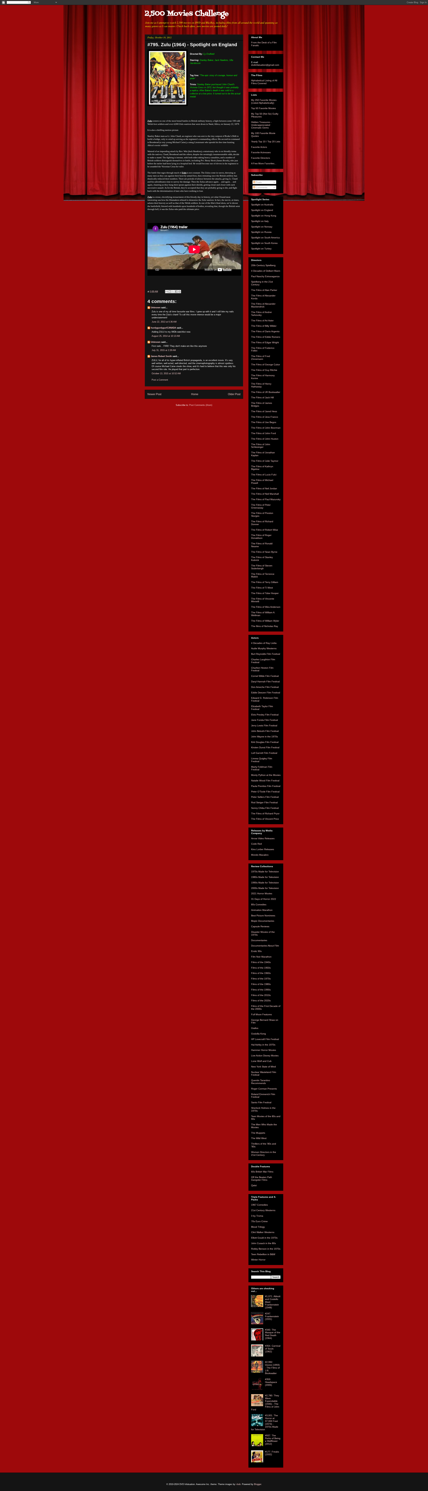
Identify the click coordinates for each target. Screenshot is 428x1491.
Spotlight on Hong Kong (263, 215)
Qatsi (254, 1185)
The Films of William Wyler (265, 620)
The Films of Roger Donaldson (261, 536)
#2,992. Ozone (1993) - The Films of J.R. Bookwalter (272, 1368)
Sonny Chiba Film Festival (265, 808)
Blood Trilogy (258, 1227)
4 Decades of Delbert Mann (265, 270)
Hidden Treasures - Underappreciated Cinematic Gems (261, 125)
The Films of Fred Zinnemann (260, 357)
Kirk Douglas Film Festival (265, 742)
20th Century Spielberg (263, 265)
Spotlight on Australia (262, 204)
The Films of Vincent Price (265, 819)
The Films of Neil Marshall (265, 493)
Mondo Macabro (260, 854)
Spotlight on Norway (261, 226)
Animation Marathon (262, 910)
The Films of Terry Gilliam (264, 582)
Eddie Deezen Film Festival (265, 692)
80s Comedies (258, 904)
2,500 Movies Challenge (187, 14)
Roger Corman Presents (264, 1088)
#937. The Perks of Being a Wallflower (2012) (272, 1439)
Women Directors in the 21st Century (263, 1153)
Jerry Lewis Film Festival (264, 725)
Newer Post (154, 394)
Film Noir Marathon (261, 956)
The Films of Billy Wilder (264, 326)
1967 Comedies (259, 1204)
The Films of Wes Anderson (265, 607)
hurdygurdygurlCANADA (163, 328)
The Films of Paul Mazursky (266, 499)
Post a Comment (160, 380)
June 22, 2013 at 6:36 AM (164, 322)
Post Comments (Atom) (200, 405)
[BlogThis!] (170, 291)
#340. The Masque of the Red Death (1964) (272, 1333)
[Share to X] (173, 291)
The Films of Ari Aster (262, 320)
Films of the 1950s (261, 967)
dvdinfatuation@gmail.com (265, 65)
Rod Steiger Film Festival (264, 802)
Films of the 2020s (261, 1000)
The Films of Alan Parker (264, 290)
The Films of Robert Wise (264, 529)
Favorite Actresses (261, 152)
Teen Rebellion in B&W (263, 1254)
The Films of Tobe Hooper (265, 593)
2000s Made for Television (265, 888)
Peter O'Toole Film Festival (265, 791)
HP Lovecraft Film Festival (265, 1039)
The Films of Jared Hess (264, 411)
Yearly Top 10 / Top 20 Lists (265, 141)
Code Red (256, 843)
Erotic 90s (256, 951)
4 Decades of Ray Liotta (264, 643)
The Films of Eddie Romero (265, 337)
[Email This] (166, 291)
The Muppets (258, 1133)
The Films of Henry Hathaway (261, 385)
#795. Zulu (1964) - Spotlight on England (192, 44)
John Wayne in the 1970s (264, 736)
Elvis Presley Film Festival (265, 714)
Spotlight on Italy (260, 221)
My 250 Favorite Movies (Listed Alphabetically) (264, 101)
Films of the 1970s (261, 978)
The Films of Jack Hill (262, 397)
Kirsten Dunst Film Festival (265, 747)
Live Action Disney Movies (265, 1055)
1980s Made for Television (265, 877)
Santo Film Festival (261, 1102)
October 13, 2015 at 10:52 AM (166, 373)
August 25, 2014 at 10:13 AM (166, 336)
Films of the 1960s (261, 973)
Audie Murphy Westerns (264, 648)
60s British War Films (262, 1171)
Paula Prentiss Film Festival (265, 786)
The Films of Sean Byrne (264, 552)
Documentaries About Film (265, 945)
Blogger (257, 1484)
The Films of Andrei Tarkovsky (261, 313)
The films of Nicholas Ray (264, 626)
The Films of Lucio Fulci (263, 474)
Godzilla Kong (258, 1033)
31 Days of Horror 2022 (263, 899)
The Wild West (258, 1138)
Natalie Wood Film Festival (265, 780)
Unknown (155, 307)
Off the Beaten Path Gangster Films (261, 1178)
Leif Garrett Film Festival (264, 753)
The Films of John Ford (263, 433)
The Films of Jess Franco (264, 417)
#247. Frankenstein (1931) (272, 1316)
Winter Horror (258, 1259)
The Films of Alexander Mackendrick (263, 305)
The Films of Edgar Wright (265, 342)
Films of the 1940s (261, 962)
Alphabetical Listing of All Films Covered (264, 82)
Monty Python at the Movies (266, 775)
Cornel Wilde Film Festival (265, 676)
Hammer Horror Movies (263, 1050)
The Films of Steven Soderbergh (261, 567)
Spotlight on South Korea (264, 243)
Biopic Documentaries (262, 921)
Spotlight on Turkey (261, 248)
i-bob (238, 1484)
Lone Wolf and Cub (261, 1061)
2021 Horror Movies (261, 893)
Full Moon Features (261, 1014)
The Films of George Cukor (265, 364)
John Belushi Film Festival (265, 731)
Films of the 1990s (261, 989)
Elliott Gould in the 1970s (264, 1237)
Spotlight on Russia (261, 232)
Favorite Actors (259, 147)
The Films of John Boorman (266, 427)
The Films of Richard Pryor (265, 813)
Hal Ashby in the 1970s (263, 1044)
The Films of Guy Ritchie (264, 370)
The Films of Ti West (262, 587)
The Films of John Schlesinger (260, 445)
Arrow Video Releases (263, 838)
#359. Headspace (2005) (271, 1382)
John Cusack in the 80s (263, 1243)
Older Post (234, 394)
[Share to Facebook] (176, 291)
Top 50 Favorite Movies (263, 108)
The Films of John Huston (264, 438)
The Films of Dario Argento (265, 331)
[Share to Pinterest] (179, 291)
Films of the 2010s (261, 995)
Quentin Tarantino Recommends (260, 1082)
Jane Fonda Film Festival (264, 720)
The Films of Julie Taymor (264, 461)
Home (194, 394)
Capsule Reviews (260, 926)
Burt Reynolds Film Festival (265, 654)
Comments (261, 187)
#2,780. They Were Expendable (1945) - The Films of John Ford (265, 1402)
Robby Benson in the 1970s (265, 1248)
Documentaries (259, 940)
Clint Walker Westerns (262, 1232)
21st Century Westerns (263, 1210)
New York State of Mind (263, 1066)
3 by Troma (257, 1215)
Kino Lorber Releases (262, 849)
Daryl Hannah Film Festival (265, 681)
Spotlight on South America (265, 237)
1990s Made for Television (265, 882)
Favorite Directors (260, 158)
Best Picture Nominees (263, 915)
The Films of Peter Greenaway (261, 506)
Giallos (254, 1028)
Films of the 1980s (261, 984)
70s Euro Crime (259, 1221)
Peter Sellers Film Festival (265, 797)
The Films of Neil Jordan (264, 488)
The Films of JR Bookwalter (265, 392)
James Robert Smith (161, 356)
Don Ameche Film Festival (265, 687)
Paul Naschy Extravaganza (265, 276)
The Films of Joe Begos (263, 422)
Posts (258, 182)
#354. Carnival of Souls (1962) (272, 1348)
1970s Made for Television (265, 871)
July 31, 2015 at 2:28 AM (164, 350)
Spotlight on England (262, 210)
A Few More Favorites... (263, 163)
